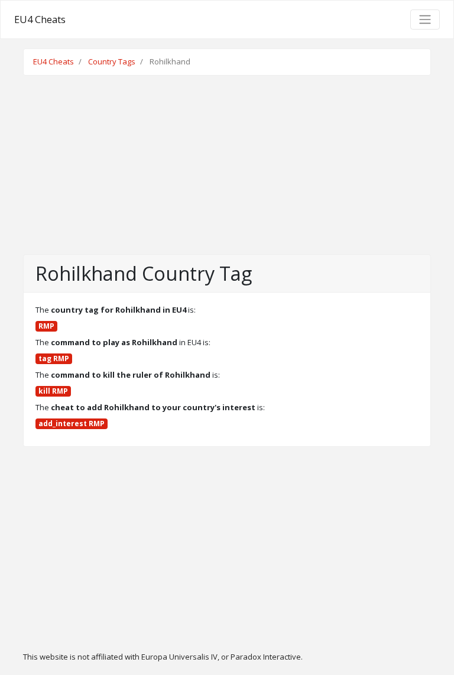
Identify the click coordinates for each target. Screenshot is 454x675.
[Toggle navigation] (425, 19)
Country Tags (111, 61)
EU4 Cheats (40, 19)
